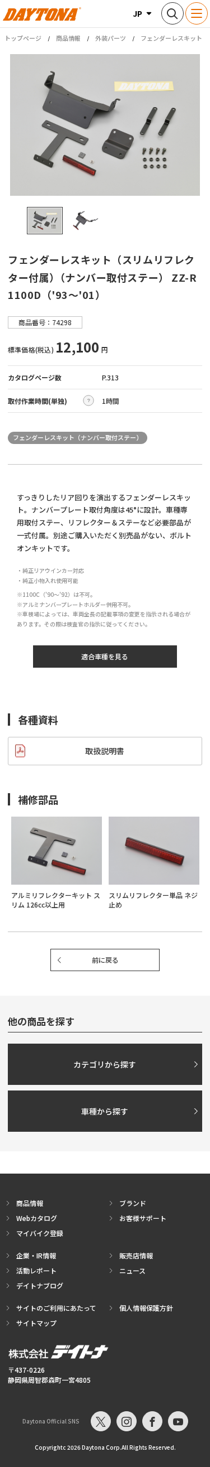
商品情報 (68, 37)
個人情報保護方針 (146, 1307)
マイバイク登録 (39, 1233)
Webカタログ (36, 1218)
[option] (105, 125)
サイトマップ (36, 1323)
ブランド (132, 1203)
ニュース (132, 1270)
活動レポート (36, 1270)
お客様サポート (142, 1218)
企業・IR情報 (36, 1255)
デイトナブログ (39, 1285)
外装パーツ (110, 37)
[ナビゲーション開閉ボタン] (196, 13)
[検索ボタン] (172, 13)
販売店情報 (136, 1255)
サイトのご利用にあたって (56, 1307)
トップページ (22, 38)
